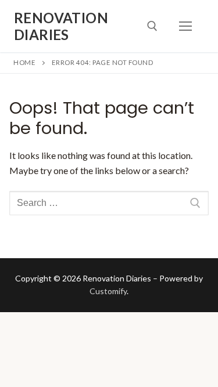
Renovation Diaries (61, 26)
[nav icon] (185, 26)
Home (24, 62)
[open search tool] (152, 26)
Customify (108, 291)
